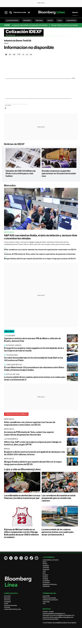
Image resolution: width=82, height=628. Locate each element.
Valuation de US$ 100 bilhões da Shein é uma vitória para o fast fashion (20, 173)
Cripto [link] (60, 20)
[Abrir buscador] (11, 12)
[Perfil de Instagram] (21, 558)
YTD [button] (18, 55)
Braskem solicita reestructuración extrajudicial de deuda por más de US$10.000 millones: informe (34, 453)
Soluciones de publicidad (50, 619)
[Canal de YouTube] (16, 558)
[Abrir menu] (6, 12)
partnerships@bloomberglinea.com (54, 613)
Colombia (46, 567)
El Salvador (46, 582)
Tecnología (46, 602)
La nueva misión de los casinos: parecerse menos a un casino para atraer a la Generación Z (58, 532)
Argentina (46, 565)
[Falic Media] (75, 15)
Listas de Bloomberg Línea (12, 609)
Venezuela (46, 569)
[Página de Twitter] (11, 558)
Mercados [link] (39, 20)
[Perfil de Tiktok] (31, 558)
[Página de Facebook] (5, 558)
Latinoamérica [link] (71, 20)
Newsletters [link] (27, 20)
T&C (44, 603)
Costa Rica (46, 580)
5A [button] (31, 55)
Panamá (45, 577)
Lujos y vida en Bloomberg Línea (22, 469)
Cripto (6, 603)
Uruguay (45, 579)
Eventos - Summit (48, 611)
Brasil (44, 562)
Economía (7, 596)
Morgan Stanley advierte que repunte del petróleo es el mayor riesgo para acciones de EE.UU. (40, 259)
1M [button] (10, 55)
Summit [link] (50, 20)
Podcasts (7, 607)
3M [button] (14, 55)
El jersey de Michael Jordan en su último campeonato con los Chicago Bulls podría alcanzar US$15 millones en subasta (21, 533)
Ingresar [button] (75, 12)
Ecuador (45, 575)
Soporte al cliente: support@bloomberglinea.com (58, 617)
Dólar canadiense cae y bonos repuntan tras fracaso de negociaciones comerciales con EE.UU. (40, 250)
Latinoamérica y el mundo (51, 560)
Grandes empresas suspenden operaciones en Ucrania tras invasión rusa (59, 173)
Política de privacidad (49, 598)
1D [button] (6, 55)
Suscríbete (46, 596)
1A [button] (23, 55)
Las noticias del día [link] (12, 20)
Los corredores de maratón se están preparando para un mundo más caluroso (58, 498)
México (45, 563)
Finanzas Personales (10, 605)
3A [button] (27, 55)
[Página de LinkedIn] (26, 558)
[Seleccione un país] (29, 12)
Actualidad (7, 602)
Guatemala (46, 586)
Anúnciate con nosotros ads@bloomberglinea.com (58, 615)
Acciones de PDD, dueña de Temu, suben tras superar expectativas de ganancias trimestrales (39, 254)
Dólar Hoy (7, 600)
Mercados (10, 185)
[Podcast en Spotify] (36, 558)
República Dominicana (50, 584)
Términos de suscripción (50, 600)
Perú (44, 573)
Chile (44, 571)
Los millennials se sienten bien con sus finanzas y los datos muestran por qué (22, 496)
